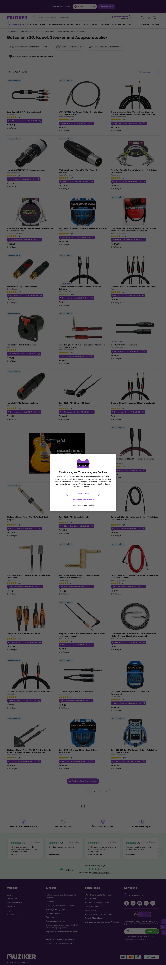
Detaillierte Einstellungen (83, 499)
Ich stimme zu (83, 493)
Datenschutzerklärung (83, 486)
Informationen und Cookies (83, 505)
